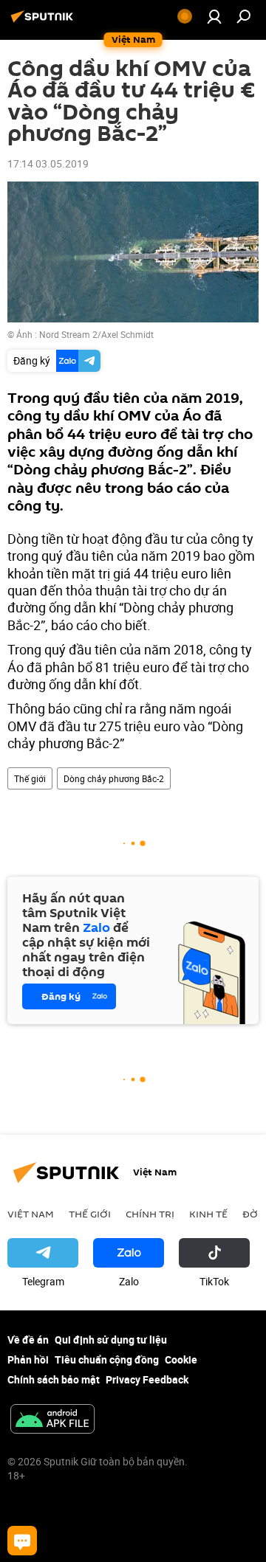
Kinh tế (208, 1213)
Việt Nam (30, 1213)
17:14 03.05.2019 (48, 163)
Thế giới (30, 778)
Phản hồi (28, 1359)
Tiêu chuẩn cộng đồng (107, 1359)
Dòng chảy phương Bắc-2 (114, 778)
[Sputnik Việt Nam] (44, 22)
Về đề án (28, 1340)
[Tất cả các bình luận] (22, 1540)
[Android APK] (52, 1420)
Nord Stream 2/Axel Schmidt (96, 334)
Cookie (181, 1359)
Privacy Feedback (147, 1379)
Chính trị (150, 1213)
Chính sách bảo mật (53, 1379)
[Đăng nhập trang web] (214, 16)
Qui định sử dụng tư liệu (111, 1340)
